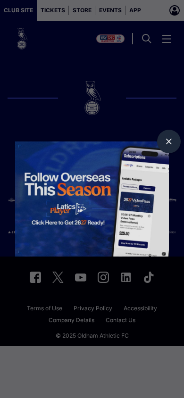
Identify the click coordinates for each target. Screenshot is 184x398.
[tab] (169, 141)
